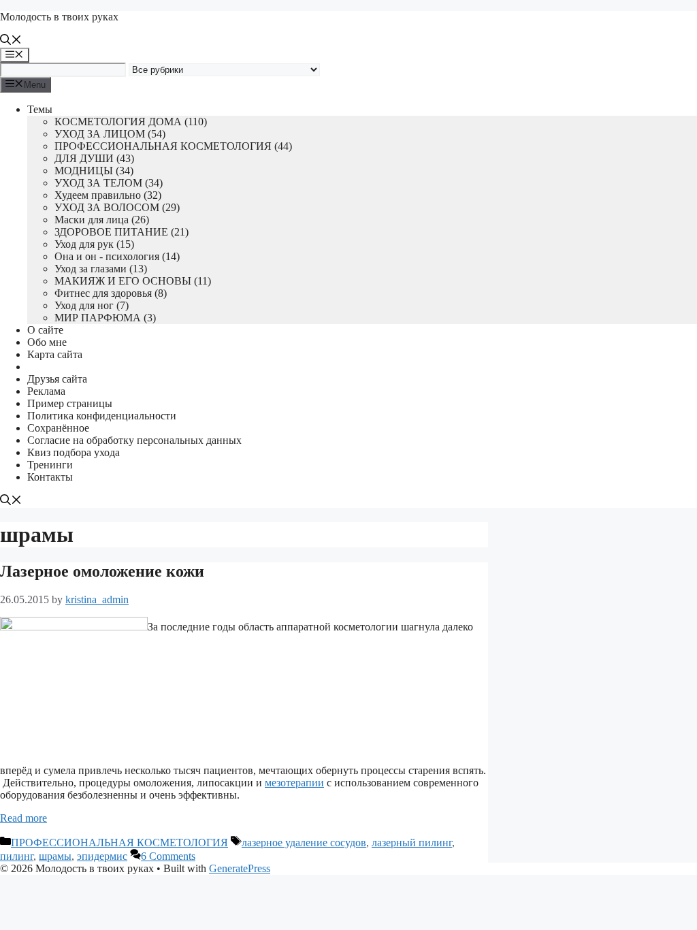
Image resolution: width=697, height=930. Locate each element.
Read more (23, 818)
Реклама (46, 391)
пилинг (16, 856)
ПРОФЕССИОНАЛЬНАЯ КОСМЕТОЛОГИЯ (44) (173, 146)
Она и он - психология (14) (117, 256)
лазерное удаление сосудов (304, 842)
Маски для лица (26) (101, 219)
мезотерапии (294, 782)
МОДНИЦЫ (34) (93, 170)
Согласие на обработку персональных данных (134, 440)
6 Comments (168, 856)
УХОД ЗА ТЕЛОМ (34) (108, 183)
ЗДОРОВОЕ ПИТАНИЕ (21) (121, 232)
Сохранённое (58, 428)
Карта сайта (54, 354)
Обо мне (47, 342)
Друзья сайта (57, 379)
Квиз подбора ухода (73, 452)
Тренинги (50, 464)
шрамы (55, 856)
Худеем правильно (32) (107, 195)
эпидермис (102, 856)
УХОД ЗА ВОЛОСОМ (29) (117, 207)
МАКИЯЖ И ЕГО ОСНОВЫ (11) (132, 281)
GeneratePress (239, 868)
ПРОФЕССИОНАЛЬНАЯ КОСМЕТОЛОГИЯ (119, 842)
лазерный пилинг (412, 842)
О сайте (45, 330)
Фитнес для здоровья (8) (110, 293)
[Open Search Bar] (11, 41)
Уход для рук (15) (94, 244)
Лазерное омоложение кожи (102, 571)
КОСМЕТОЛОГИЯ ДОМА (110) (130, 121)
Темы (39, 109)
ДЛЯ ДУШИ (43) (94, 158)
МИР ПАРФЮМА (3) (105, 317)
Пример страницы (69, 403)
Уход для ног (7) (91, 305)
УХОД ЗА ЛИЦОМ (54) (109, 134)
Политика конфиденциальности (101, 415)
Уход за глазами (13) (100, 268)
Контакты (50, 477)
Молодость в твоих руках (59, 16)
